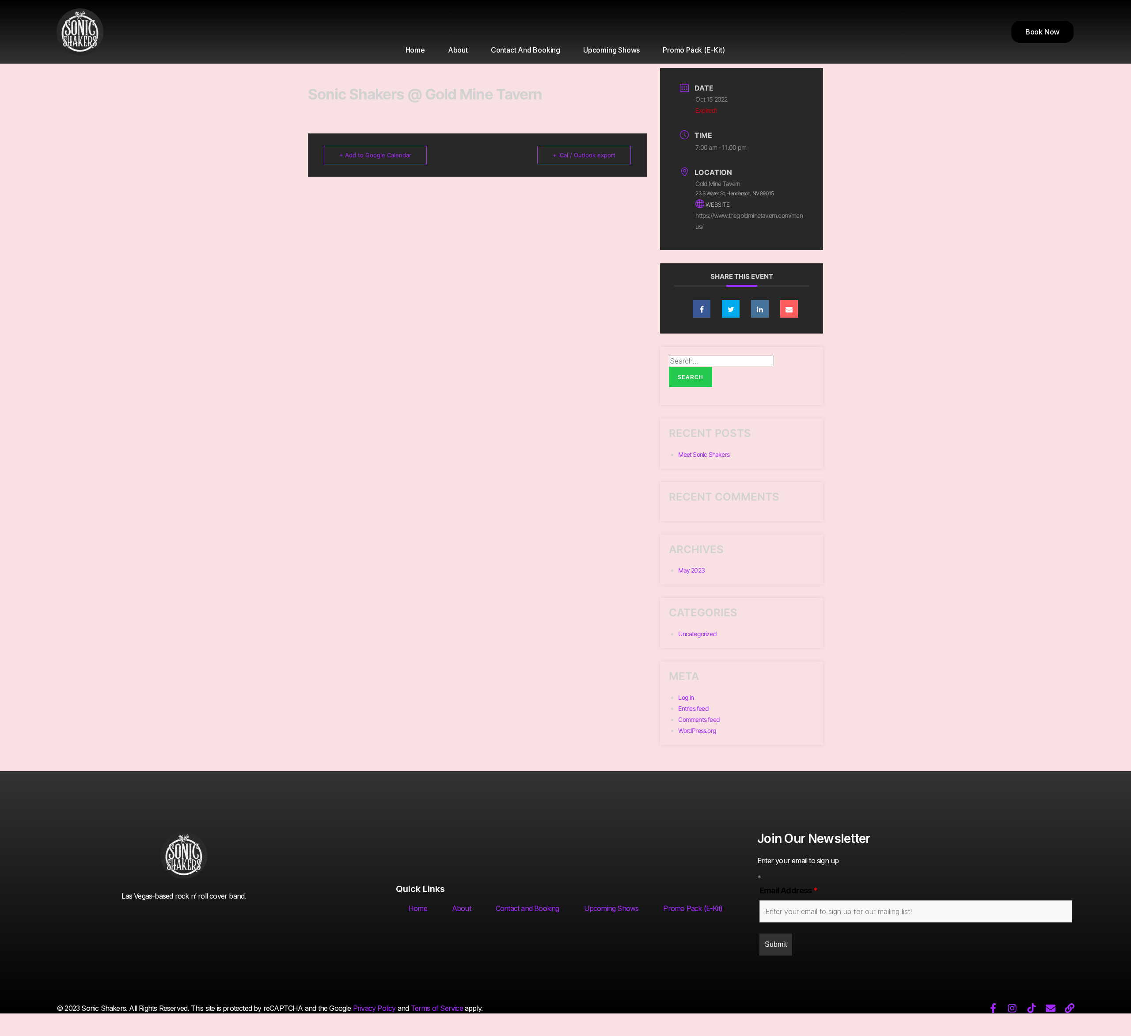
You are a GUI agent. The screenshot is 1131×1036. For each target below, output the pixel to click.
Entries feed (693, 708)
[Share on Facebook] (701, 309)
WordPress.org (697, 730)
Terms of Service (437, 1008)
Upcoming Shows (611, 50)
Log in (686, 697)
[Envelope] (1050, 1008)
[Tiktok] (1031, 1008)
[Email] (789, 309)
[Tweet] (731, 309)
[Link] (1069, 1008)
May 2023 (691, 570)
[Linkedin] (760, 309)
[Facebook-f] (993, 1008)
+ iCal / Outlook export (584, 155)
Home (415, 50)
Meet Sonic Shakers (703, 454)
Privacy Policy (374, 1008)
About (458, 50)
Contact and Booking (525, 50)
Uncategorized (697, 634)
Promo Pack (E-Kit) (694, 50)
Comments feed (699, 719)
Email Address (788, 890)
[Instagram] (1012, 1008)
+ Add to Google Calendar (375, 155)
